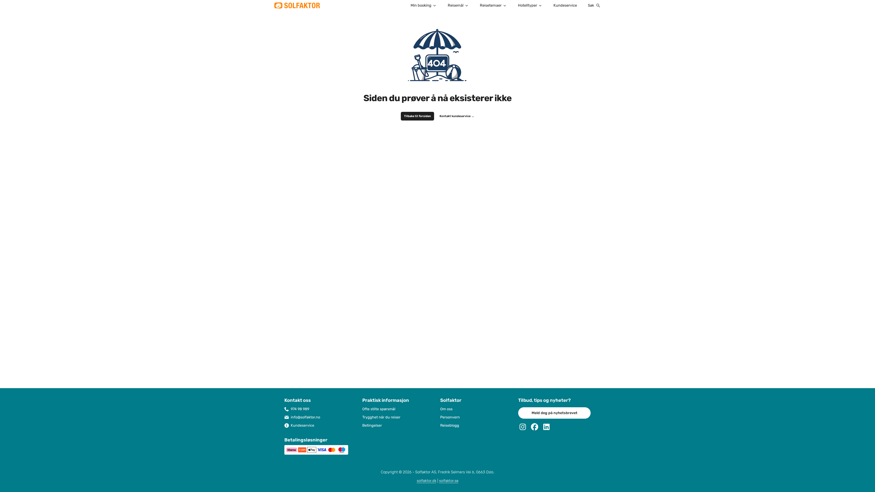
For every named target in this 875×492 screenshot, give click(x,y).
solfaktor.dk (426, 481)
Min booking (421, 5)
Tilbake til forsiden (417, 116)
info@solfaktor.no (305, 417)
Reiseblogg (449, 425)
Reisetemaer (491, 5)
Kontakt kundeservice (457, 116)
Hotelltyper (527, 5)
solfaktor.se (448, 481)
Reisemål (455, 5)
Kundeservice (565, 5)
